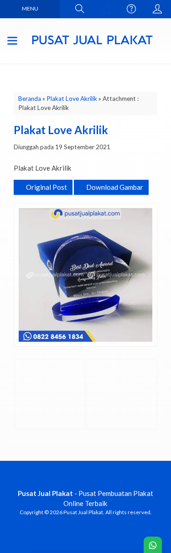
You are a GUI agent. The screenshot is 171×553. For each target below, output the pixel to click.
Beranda (29, 98)
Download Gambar (114, 187)
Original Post (46, 187)
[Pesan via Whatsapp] (105, 9)
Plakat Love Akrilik (72, 98)
